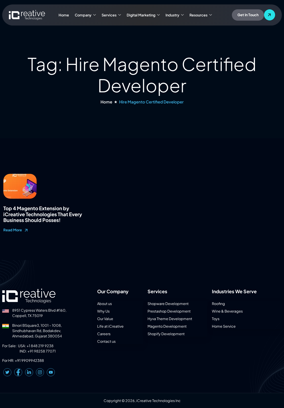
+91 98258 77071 (42, 351)
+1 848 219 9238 (40, 345)
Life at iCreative (110, 326)
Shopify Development (166, 333)
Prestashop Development (169, 311)
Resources (198, 15)
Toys (215, 318)
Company (83, 15)
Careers (103, 333)
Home (64, 15)
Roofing (218, 303)
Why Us (103, 311)
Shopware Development (168, 303)
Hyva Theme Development (170, 318)
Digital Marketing (141, 15)
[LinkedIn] (29, 372)
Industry (172, 15)
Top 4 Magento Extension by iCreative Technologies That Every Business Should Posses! (42, 214)
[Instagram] (40, 372)
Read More (13, 230)
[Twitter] (7, 372)
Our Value (105, 318)
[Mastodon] (51, 372)
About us (104, 303)
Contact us (106, 341)
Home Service (224, 326)
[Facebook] (18, 372)
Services (109, 15)
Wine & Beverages (227, 311)
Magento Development (167, 326)
